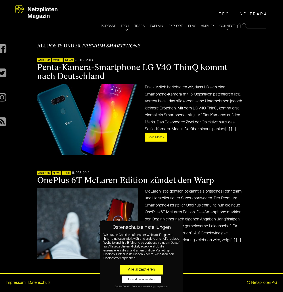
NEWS (69, 60)
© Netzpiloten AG (262, 283)
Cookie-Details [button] (122, 287)
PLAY (192, 26)
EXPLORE (175, 26)
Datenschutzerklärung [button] (143, 287)
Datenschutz (39, 283)
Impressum (16, 283)
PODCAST (108, 26)
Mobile (57, 60)
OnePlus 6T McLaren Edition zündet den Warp (125, 180)
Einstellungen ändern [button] (141, 279)
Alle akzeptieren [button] (141, 270)
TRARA (139, 26)
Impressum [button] (162, 287)
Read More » (155, 137)
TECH (125, 26)
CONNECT (227, 26)
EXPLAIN (156, 26)
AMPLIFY (207, 26)
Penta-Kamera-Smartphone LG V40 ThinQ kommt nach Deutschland (132, 71)
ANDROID (44, 60)
